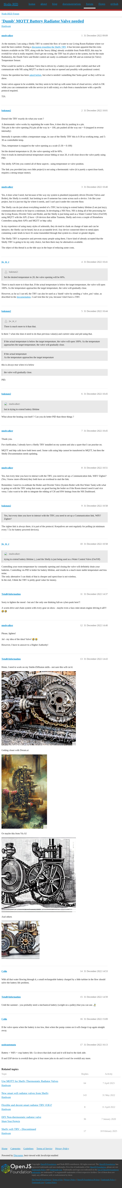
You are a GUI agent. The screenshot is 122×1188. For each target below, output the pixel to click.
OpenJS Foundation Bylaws (88, 1180)
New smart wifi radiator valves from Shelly (25, 1093)
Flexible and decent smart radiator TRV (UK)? (26, 1105)
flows (101, 3)
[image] (38, 708)
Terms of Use (58, 1180)
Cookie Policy (51, 1182)
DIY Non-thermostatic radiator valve (21, 1117)
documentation (71, 3)
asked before (35, 75)
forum (89, 3)
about (43, 3)
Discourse (18, 1155)
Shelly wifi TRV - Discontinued (18, 1129)
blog (54, 3)
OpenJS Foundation (48, 1164)
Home (4, 1148)
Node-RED (11, 4)
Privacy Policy (62, 1148)
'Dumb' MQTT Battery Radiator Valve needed (42, 21)
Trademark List (56, 1170)
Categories (15, 1148)
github (114, 3)
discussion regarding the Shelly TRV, (49, 47)
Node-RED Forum (10, 13)
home (32, 3)
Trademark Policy (39, 1170)
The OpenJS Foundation (41, 1180)
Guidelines (28, 1148)
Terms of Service (44, 1148)
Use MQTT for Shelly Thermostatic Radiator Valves (29, 1081)
